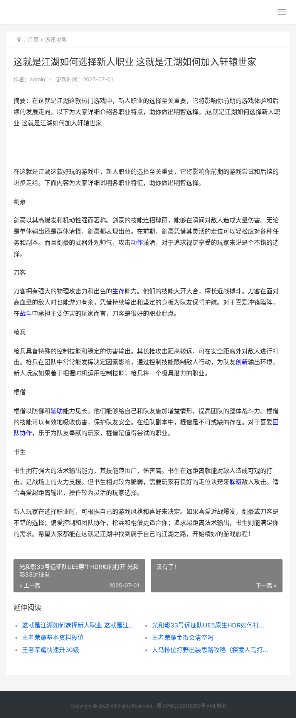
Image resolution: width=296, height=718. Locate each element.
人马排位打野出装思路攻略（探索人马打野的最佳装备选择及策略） (210, 650)
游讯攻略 (56, 39)
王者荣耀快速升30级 (50, 650)
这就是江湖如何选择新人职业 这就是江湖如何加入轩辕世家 (80, 625)
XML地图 (216, 706)
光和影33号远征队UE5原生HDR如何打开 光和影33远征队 (210, 625)
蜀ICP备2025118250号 (181, 706)
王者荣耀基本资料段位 (53, 637)
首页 (33, 39)
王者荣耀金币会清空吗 (183, 637)
